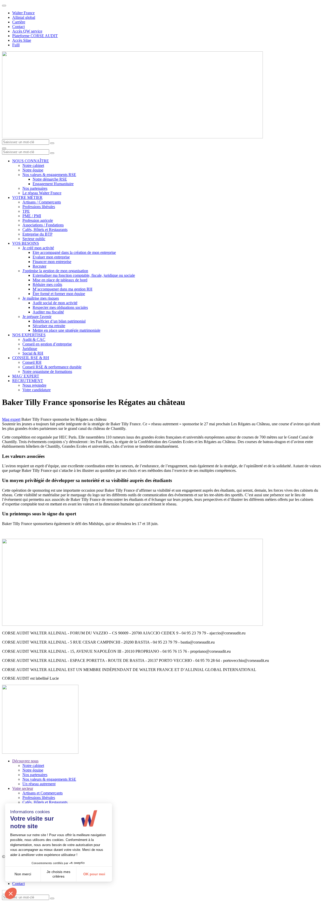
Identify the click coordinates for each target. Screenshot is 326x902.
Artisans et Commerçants (42, 793)
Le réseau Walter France (41, 193)
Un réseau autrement (39, 784)
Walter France (23, 13)
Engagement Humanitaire (53, 184)
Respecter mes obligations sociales (60, 307)
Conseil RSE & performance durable (52, 367)
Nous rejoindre (34, 385)
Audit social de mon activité (55, 303)
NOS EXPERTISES (29, 335)
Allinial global (23, 17)
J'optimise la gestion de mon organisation (55, 271)
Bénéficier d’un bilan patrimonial (59, 321)
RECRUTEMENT (27, 381)
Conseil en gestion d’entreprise (47, 344)
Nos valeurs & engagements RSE (49, 174)
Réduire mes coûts (47, 284)
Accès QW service (27, 31)
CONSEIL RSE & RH (30, 358)
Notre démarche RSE (50, 179)
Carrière (18, 22)
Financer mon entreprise (52, 261)
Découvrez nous (25, 761)
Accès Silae (21, 40)
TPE (26, 211)
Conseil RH (32, 362)
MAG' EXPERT (25, 376)
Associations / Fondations (43, 225)
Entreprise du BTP (37, 234)
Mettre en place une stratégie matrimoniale (66, 330)
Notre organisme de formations (47, 371)
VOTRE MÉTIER (27, 197)
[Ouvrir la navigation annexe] (4, 5)
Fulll (16, 45)
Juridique (29, 348)
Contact (18, 26)
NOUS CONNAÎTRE (30, 161)
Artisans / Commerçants (41, 202)
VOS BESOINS (25, 243)
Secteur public (33, 239)
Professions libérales (38, 207)
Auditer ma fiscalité (48, 312)
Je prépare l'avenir (36, 316)
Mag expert (11, 419)
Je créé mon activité (38, 248)
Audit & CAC (33, 339)
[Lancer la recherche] (52, 143)
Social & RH (32, 353)
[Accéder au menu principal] (4, 148)
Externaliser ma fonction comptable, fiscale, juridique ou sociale (84, 275)
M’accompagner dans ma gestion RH (62, 289)
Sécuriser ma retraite (49, 326)
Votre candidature (36, 390)
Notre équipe (32, 170)
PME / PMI (31, 216)
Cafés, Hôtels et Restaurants (44, 229)
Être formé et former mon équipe (59, 294)
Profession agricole (37, 220)
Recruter (39, 266)
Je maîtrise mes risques (40, 298)
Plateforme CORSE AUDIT (35, 36)
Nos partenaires (34, 188)
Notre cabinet (33, 165)
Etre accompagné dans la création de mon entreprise (74, 252)
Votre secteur (22, 788)
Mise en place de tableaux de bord (60, 280)
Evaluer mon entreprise (51, 257)
